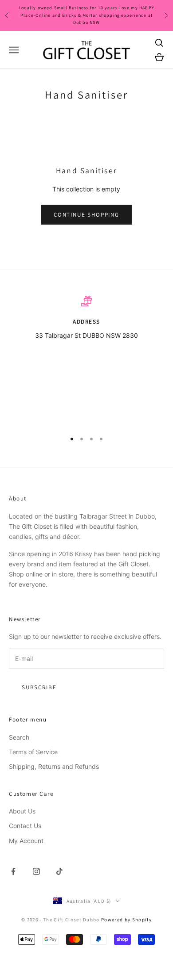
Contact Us (25, 825)
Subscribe (39, 687)
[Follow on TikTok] (59, 871)
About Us (22, 811)
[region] (86, 360)
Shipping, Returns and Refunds (54, 766)
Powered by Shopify (126, 919)
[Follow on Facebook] (13, 871)
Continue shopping (86, 214)
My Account (26, 840)
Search (19, 737)
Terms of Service (33, 752)
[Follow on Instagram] (36, 871)
